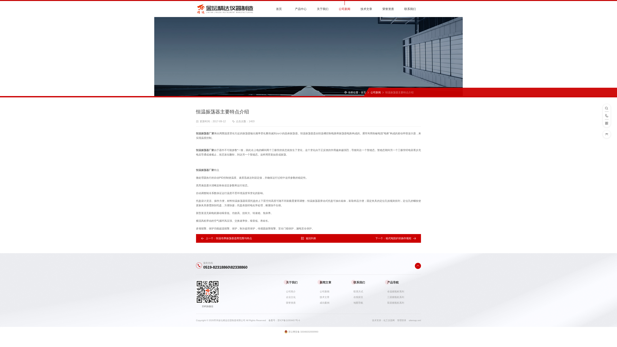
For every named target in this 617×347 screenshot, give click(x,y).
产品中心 (301, 9)
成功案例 (324, 302)
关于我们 (322, 9)
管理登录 (401, 320)
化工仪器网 (390, 320)
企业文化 (291, 297)
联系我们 (410, 9)
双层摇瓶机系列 (395, 302)
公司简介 (291, 291)
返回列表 (311, 238)
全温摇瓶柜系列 (395, 291)
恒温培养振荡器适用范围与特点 (234, 238)
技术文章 (366, 9)
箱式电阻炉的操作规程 (398, 238)
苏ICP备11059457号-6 (288, 320)
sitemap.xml (415, 320)
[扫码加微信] (607, 123)
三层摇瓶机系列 (395, 297)
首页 (279, 9)
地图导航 (358, 302)
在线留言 (358, 297)
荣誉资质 (388, 9)
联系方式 (358, 291)
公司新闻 (344, 9)
